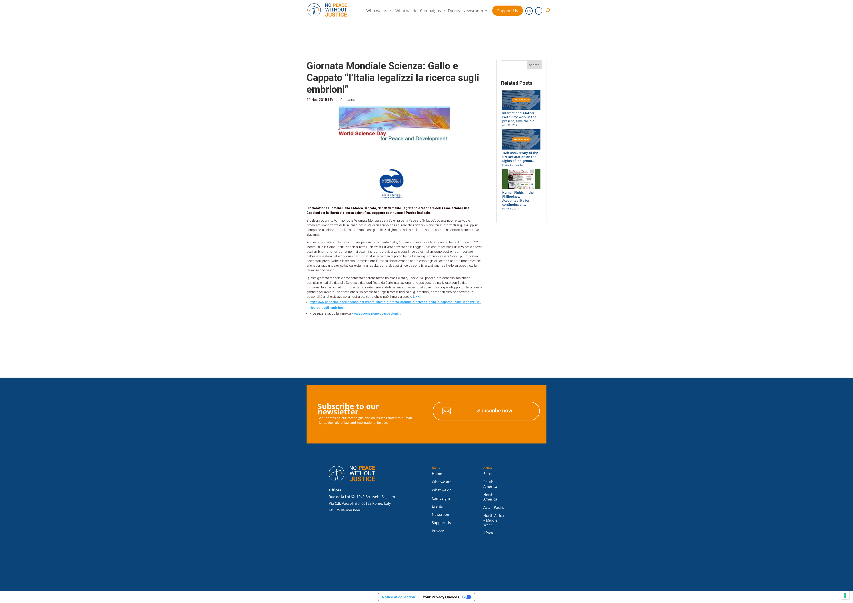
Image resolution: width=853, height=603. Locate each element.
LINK (416, 296)
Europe (489, 473)
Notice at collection (398, 597)
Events (454, 11)
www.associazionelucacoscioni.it (376, 313)
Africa (488, 533)
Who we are (377, 11)
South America (490, 484)
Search (534, 65)
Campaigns (430, 11)
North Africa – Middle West (493, 520)
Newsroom (472, 11)
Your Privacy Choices (441, 597)
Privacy (438, 531)
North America (490, 497)
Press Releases (342, 100)
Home (437, 473)
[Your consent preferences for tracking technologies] (845, 595)
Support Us (507, 10)
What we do (406, 11)
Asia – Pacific (493, 507)
